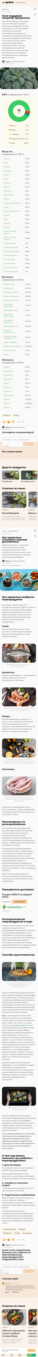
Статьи (4, 531)
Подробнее (5, 1351)
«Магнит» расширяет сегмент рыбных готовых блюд (13, 1333)
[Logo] (8, 2)
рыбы (22, 631)
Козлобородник (10, 513)
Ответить (15, 1292)
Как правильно (13, 531)
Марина (7, 1283)
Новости (5, 1327)
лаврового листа (26, 1025)
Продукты (5, 9)
